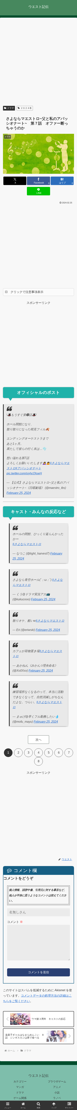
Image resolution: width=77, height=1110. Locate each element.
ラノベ (57, 1097)
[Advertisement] (38, 62)
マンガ (20, 1086)
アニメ (57, 1086)
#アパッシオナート (28, 468)
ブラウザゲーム (57, 1081)
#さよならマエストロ (27, 544)
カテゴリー (20, 1081)
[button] (69, 710)
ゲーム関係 (20, 1097)
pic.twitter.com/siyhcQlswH (24, 473)
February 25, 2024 (19, 492)
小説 (57, 1092)
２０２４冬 (26, 108)
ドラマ (10, 108)
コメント (15, 921)
